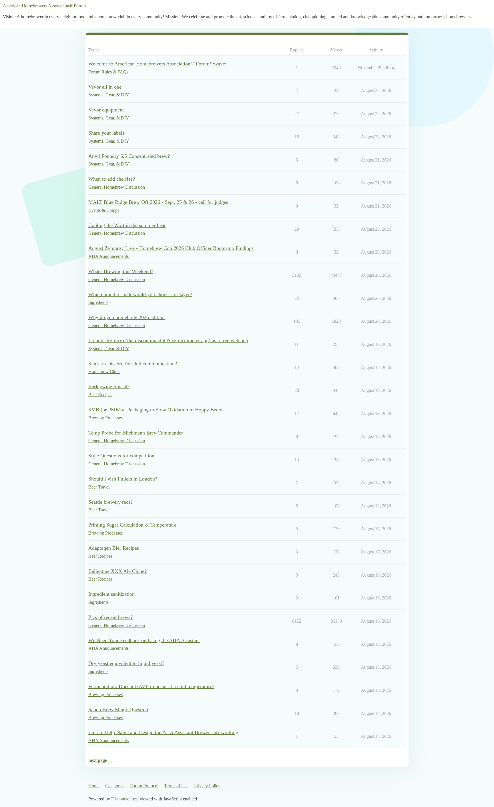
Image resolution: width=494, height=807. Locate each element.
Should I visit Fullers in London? (122, 479)
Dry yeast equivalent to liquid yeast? (126, 663)
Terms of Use (176, 785)
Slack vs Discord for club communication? (132, 363)
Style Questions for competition (121, 456)
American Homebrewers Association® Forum (44, 5)
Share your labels (106, 133)
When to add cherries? (111, 179)
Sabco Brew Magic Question (118, 709)
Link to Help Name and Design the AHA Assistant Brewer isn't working (163, 732)
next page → (100, 760)
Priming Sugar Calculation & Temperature (132, 525)
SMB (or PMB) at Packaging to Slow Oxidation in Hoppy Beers (155, 410)
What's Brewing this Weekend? (120, 271)
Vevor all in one (104, 87)
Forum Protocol (144, 785)
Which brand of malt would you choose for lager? (140, 294)
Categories (114, 785)
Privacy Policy (207, 785)
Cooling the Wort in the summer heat (127, 225)
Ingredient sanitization (111, 594)
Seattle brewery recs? (110, 502)
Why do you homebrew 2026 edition (126, 317)
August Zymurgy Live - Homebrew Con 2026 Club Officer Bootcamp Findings (171, 248)
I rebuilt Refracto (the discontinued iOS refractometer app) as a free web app (168, 340)
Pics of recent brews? (110, 617)
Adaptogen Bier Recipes (113, 548)
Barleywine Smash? (109, 386)
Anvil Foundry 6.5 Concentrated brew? (129, 156)
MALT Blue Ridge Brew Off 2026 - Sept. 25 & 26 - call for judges (158, 202)
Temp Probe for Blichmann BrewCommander (135, 433)
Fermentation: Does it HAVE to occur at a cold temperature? (151, 686)
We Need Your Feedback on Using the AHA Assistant (144, 640)
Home (93, 785)
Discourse (120, 798)
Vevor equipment (106, 110)
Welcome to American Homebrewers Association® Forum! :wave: (157, 64)
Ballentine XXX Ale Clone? (117, 571)
